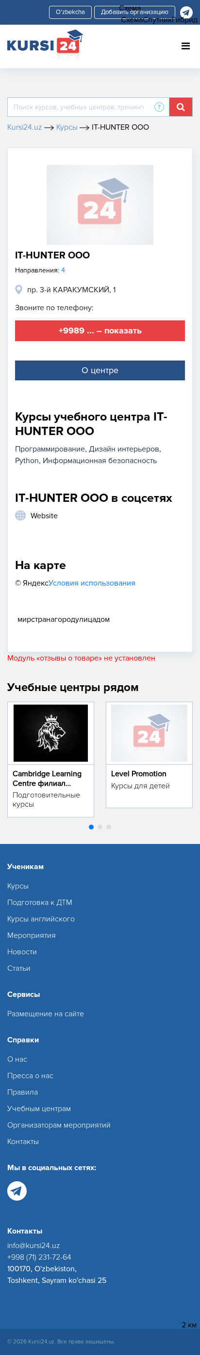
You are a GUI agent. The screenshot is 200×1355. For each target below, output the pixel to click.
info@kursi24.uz (33, 1245)
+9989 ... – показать (100, 330)
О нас (17, 1059)
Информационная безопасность (100, 461)
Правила (22, 1092)
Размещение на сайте (45, 1014)
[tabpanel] (50, 759)
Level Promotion (139, 774)
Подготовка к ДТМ (39, 902)
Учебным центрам (39, 1109)
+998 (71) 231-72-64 (39, 1257)
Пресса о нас (30, 1076)
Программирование (50, 449)
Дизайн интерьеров (124, 449)
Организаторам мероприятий (59, 1125)
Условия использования (92, 583)
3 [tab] (108, 827)
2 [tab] (100, 827)
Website (44, 516)
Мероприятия (31, 935)
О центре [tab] (100, 370)
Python (27, 461)
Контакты (23, 1141)
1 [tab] (91, 827)
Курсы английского (41, 919)
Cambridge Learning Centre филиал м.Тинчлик (47, 783)
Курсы (18, 886)
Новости (22, 952)
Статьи (19, 968)
